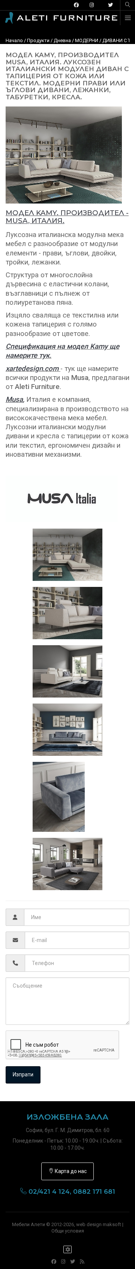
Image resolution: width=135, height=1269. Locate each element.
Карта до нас (70, 1171)
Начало (14, 40)
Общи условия (67, 1231)
